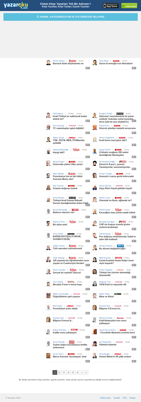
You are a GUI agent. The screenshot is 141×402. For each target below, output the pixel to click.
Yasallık (116, 398)
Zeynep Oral (104, 306)
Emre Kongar (58, 125)
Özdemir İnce (105, 282)
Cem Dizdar (58, 282)
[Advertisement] (70, 40)
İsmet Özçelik (59, 342)
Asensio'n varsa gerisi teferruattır (116, 176)
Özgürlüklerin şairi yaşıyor (66, 296)
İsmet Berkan (58, 198)
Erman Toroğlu (105, 174)
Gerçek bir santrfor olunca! (67, 272)
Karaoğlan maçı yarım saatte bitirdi (117, 212)
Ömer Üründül (59, 270)
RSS (125, 398)
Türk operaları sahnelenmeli (67, 248)
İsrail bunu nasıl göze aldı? (113, 140)
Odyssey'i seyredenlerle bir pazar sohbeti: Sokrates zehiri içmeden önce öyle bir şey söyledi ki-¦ (116, 119)
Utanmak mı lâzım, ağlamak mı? (115, 200)
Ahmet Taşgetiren (106, 137)
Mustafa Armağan (107, 222)
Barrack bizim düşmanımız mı (68, 63)
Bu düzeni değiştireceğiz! (112, 248)
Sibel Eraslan (105, 258)
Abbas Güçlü (58, 137)
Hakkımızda (105, 398)
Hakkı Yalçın (104, 294)
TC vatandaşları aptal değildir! (68, 128)
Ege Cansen (58, 186)
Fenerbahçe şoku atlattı (65, 308)
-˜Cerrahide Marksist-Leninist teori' (117, 332)
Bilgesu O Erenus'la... (110, 308)
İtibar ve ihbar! (106, 296)
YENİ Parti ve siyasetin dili (112, 284)
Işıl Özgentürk (105, 342)
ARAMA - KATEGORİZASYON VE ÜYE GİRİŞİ (71, 17)
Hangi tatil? (59, 152)
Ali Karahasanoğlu (107, 162)
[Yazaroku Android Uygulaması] (129, 5)
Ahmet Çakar (105, 210)
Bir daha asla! (60, 224)
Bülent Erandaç (105, 318)
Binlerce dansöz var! (63, 212)
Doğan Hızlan (59, 246)
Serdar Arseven (106, 246)
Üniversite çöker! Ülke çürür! (68, 164)
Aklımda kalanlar (107, 344)
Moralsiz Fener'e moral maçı (67, 284)
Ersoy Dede (58, 234)
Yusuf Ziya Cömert (107, 330)
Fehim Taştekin (105, 270)
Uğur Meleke (58, 174)
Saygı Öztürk (104, 150)
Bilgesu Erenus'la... (63, 320)
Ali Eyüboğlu (104, 354)
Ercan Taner (58, 354)
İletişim (133, 398)
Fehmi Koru (104, 125)
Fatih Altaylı (58, 113)
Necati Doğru (58, 162)
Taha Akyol (104, 61)
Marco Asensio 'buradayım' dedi (69, 356)
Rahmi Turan (104, 198)
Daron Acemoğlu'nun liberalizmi (115, 63)
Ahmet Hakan (59, 61)
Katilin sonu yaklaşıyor (65, 332)
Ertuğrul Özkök (105, 113)
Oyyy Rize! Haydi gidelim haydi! (115, 188)
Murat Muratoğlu (60, 210)
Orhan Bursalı (105, 186)
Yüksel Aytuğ (104, 234)
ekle (81, 61)
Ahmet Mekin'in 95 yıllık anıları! (115, 356)
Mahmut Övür (59, 222)
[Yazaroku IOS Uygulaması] (111, 5)
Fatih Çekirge (59, 258)
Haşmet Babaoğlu (60, 150)
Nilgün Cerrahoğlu (61, 294)
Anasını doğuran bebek (65, 188)
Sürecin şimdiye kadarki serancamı (117, 128)
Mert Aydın (57, 306)
